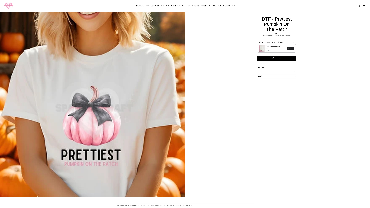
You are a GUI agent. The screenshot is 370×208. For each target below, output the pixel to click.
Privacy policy (158, 205)
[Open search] (356, 6)
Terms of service (167, 205)
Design (259, 76)
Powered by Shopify (139, 205)
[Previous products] (290, 42)
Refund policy (150, 205)
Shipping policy (177, 205)
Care (259, 72)
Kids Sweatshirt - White (273, 46)
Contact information (187, 205)
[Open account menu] (360, 6)
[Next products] (294, 42)
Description (261, 67)
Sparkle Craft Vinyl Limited (127, 205)
